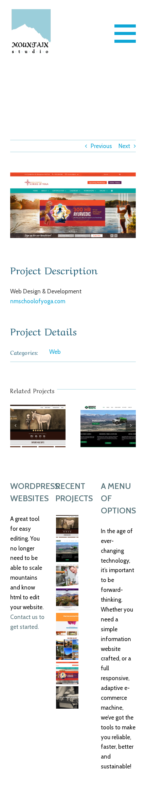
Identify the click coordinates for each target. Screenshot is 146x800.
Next (124, 146)
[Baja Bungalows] (67, 624)
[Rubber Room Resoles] (67, 697)
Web (55, 351)
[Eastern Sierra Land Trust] (67, 599)
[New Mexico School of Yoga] (67, 673)
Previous (101, 146)
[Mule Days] (38, 426)
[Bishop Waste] (108, 426)
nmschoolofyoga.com (37, 301)
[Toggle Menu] (125, 33)
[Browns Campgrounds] (67, 648)
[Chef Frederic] (67, 575)
